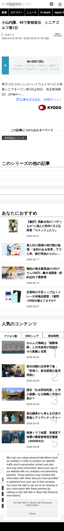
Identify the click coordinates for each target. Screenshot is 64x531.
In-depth (45, 12)
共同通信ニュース (14, 138)
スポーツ (9, 34)
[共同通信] (49, 106)
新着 (4, 12)
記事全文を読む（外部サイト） (41, 99)
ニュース (32, 12)
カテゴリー (16, 12)
